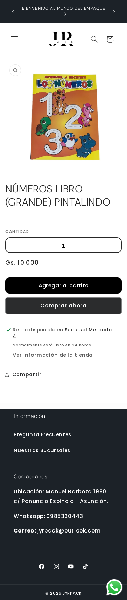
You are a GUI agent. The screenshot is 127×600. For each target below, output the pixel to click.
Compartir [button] (27, 374)
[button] (14, 39)
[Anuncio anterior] (12, 11)
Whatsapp (29, 516)
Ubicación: (29, 492)
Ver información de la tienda (53, 355)
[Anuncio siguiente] (114, 11)
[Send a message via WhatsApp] (114, 587)
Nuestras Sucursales (42, 450)
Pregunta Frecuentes (42, 434)
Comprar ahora (63, 305)
